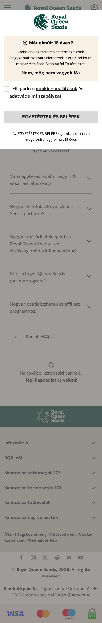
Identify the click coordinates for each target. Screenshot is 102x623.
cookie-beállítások (56, 89)
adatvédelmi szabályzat (35, 96)
